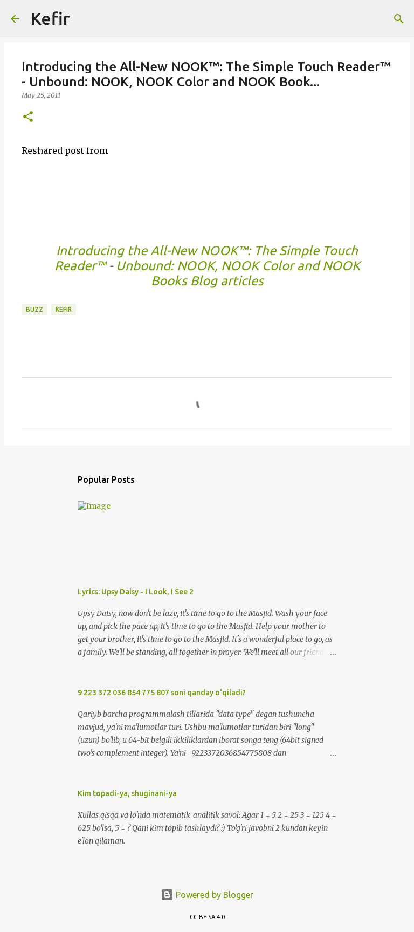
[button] (28, 117)
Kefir (50, 18)
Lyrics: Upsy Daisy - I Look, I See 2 (136, 591)
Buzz (34, 309)
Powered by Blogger (213, 895)
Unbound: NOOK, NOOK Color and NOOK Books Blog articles (238, 273)
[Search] (85, 19)
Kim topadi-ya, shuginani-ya (127, 793)
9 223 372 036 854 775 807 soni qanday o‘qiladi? (162, 692)
